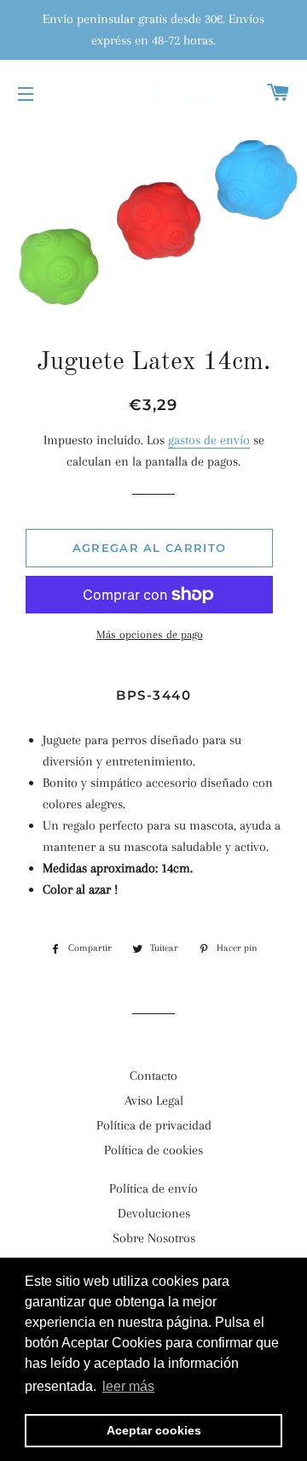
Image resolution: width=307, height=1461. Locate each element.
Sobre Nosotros (154, 1238)
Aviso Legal (154, 1100)
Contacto (153, 1075)
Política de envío (153, 1188)
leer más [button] (128, 1386)
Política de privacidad (153, 1125)
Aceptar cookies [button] (154, 1430)
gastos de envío (209, 440)
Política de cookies (153, 1150)
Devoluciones (154, 1213)
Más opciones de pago (149, 634)
